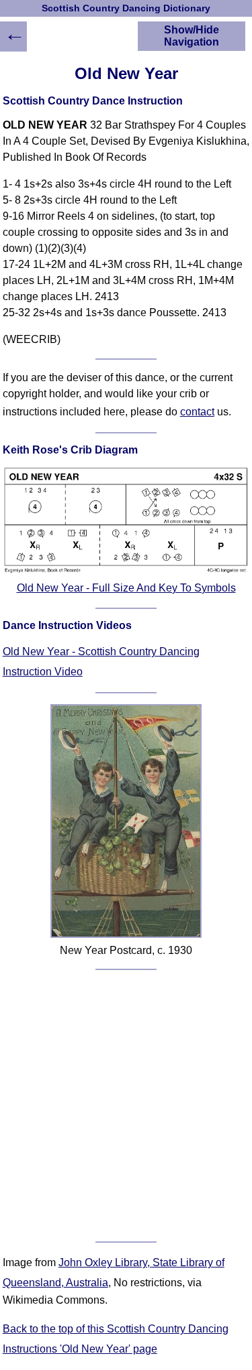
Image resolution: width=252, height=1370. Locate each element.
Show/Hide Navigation (191, 36)
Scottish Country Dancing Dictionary (126, 8)
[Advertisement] (126, 1105)
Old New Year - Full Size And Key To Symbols (126, 588)
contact (197, 411)
